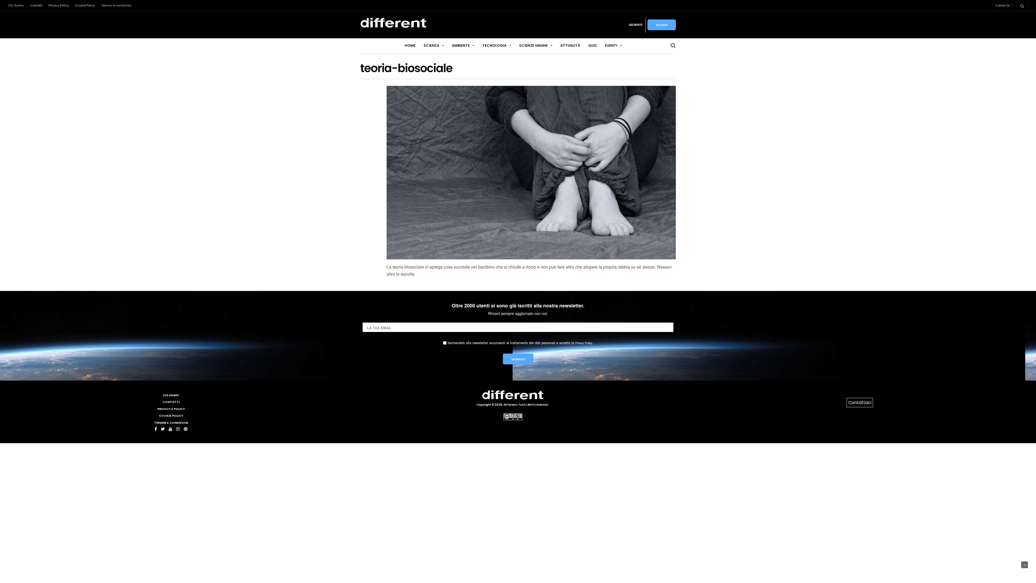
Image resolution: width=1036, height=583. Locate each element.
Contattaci (859, 402)
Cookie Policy (85, 5)
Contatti (36, 5)
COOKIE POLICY (171, 415)
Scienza (431, 45)
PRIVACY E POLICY (171, 409)
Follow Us (1003, 5)
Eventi (611, 45)
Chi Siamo (16, 5)
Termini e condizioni (116, 5)
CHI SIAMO (171, 395)
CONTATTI (171, 402)
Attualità (570, 45)
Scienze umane (533, 45)
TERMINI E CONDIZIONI (171, 423)
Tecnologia (494, 45)
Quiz (592, 45)
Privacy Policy (59, 5)
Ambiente (461, 45)
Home (410, 45)
